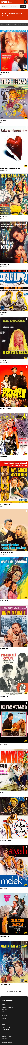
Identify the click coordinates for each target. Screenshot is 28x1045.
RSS (4, 1012)
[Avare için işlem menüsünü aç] (26, 751)
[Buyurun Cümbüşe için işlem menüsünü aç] (26, 367)
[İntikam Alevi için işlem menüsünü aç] (26, 175)
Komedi (1, 314)
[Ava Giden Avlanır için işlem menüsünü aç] (26, 463)
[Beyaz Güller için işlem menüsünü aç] (26, 703)
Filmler (2, 24)
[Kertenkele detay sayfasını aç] (14, 338)
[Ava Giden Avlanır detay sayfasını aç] (14, 482)
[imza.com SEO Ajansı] (4, 1037)
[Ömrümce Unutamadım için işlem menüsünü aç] (26, 511)
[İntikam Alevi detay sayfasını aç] (14, 194)
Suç (3, 218)
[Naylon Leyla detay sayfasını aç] (14, 434)
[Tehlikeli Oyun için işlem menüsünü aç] (26, 655)
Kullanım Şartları (6, 1027)
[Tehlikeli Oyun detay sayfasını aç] (14, 674)
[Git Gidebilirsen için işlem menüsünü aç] (26, 31)
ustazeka (10, 1042)
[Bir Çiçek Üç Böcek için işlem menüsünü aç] (26, 799)
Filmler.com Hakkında (7, 1007)
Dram (1, 74)
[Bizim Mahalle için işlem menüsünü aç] (26, 607)
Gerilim (4, 362)
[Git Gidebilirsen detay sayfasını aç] (14, 50)
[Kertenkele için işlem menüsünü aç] (26, 319)
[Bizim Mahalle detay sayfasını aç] (14, 626)
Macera (7, 362)
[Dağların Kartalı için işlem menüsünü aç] (26, 895)
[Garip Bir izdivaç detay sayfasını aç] (14, 962)
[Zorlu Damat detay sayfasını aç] (14, 290)
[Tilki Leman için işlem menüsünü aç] (26, 79)
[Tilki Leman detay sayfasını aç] (14, 98)
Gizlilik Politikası (5, 1029)
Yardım (4, 1018)
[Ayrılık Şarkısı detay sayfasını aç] (14, 578)
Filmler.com (9, 1039)
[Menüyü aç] (25, 2)
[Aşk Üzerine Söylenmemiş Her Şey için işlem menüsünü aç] (26, 127)
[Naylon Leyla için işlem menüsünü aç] (26, 415)
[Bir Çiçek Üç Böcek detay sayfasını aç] (14, 818)
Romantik (5, 170)
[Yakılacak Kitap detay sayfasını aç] (14, 242)
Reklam (4, 1021)
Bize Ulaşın (4, 1009)
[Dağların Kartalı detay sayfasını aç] (14, 914)
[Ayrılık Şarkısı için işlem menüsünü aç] (26, 559)
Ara (22, 6)
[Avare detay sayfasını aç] (14, 770)
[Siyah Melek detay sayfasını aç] (14, 866)
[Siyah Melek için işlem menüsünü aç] (26, 847)
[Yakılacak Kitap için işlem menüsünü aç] (26, 223)
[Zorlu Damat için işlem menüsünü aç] (26, 271)
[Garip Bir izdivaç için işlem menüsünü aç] (26, 942)
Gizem (1, 170)
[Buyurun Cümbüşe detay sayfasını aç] (14, 386)
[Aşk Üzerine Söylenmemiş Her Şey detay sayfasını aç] (14, 146)
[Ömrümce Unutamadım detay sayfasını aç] (14, 530)
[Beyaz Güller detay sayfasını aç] (14, 722)
